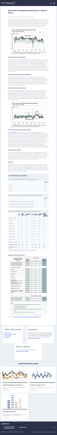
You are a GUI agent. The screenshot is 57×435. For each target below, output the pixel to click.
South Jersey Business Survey (38, 385)
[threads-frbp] (52, 427)
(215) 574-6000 (22, 427)
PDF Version (7, 332)
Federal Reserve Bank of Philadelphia (9, 3)
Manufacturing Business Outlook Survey (13, 385)
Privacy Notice (4, 431)
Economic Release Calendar (22, 351)
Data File (6, 337)
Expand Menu (54, 3)
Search (50, 3)
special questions (13, 132)
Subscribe (16, 431)
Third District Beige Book (9, 411)
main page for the (27, 316)
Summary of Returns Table (10, 334)
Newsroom (11, 431)
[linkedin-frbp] (41, 427)
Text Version (7, 335)
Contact (21, 431)
